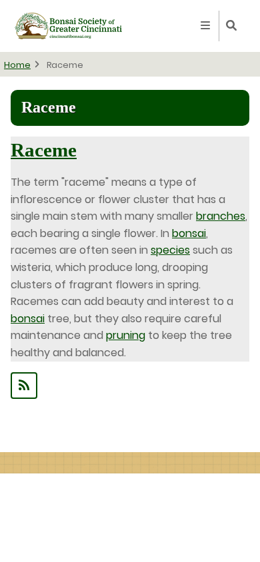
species (170, 250)
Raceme (44, 149)
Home (17, 65)
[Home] (68, 25)
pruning (125, 335)
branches (220, 216)
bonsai (189, 233)
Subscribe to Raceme (130, 385)
